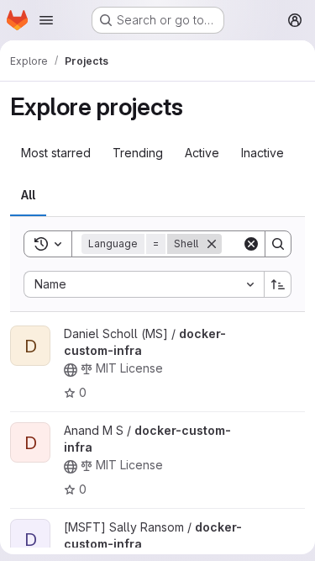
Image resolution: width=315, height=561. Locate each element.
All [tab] (28, 195)
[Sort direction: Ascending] (278, 284)
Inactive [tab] (262, 153)
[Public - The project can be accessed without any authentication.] (70, 370)
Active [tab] (202, 153)
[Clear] (251, 244)
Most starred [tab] (56, 153)
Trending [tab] (138, 153)
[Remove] (212, 244)
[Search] (278, 243)
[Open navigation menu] (46, 20)
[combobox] (144, 284)
